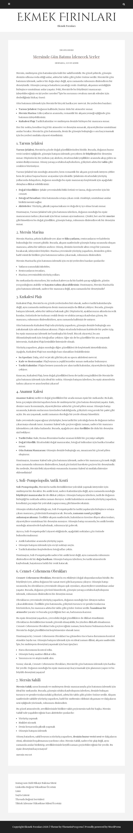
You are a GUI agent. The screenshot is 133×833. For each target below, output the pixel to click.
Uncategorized (67, 50)
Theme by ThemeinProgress (66, 826)
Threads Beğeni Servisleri (29, 799)
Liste (18, 791)
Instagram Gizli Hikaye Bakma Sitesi (35, 783)
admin (75, 63)
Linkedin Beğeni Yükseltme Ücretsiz (35, 787)
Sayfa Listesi (22, 795)
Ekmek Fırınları (66, 18)
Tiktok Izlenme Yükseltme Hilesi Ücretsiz (38, 803)
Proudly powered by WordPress (103, 826)
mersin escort (24, 754)
